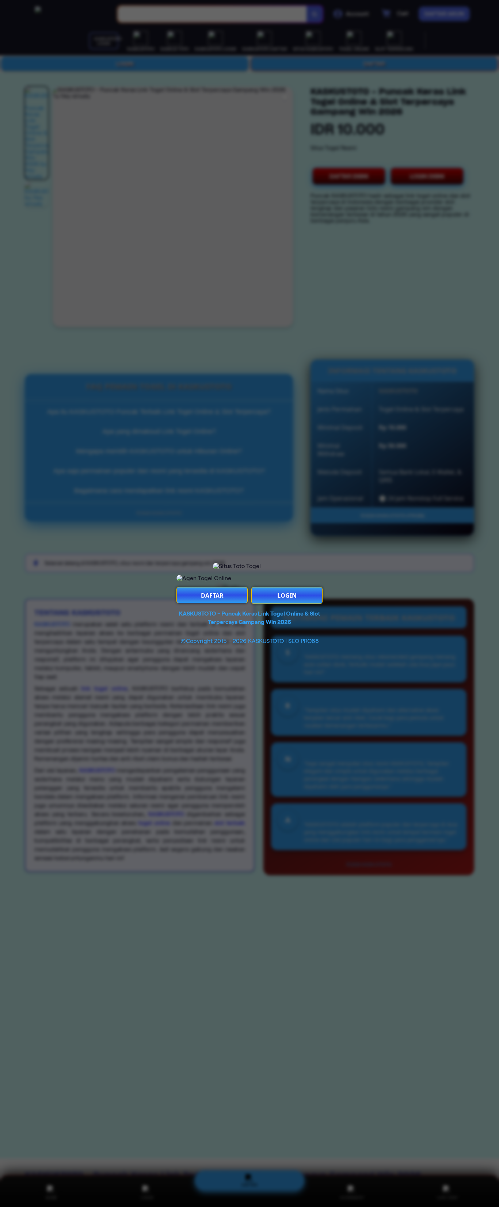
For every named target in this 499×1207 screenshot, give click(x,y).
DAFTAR (212, 595)
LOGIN (287, 595)
